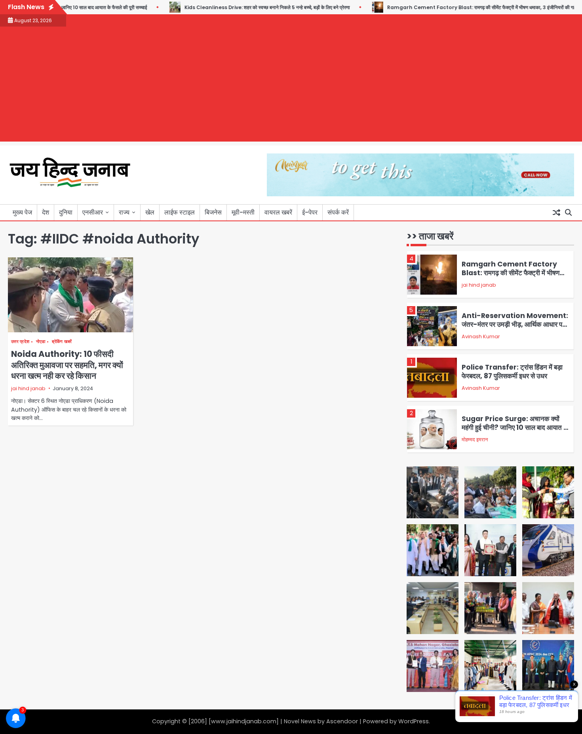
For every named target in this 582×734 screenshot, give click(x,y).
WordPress (413, 721)
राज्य (124, 212)
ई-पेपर (310, 212)
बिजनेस (213, 212)
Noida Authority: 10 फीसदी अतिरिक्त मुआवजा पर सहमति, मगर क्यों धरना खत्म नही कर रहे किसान (67, 364)
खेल (149, 212)
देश (45, 212)
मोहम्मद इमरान (475, 439)
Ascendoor (342, 721)
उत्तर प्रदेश (20, 341)
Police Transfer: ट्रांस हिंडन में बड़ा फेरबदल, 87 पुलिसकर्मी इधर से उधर (512, 371)
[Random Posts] (556, 212)
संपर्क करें (338, 212)
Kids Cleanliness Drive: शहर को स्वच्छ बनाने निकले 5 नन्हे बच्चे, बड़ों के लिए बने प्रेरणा (250, 7)
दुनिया (65, 212)
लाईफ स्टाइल (179, 212)
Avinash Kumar (481, 336)
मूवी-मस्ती (243, 212)
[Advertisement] (291, 86)
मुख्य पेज (22, 212)
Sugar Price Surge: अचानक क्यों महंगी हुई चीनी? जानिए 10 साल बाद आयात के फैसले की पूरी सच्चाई (515, 427)
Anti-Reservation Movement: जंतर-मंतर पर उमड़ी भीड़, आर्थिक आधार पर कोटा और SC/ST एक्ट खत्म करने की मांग (515, 324)
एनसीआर (92, 212)
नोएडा (40, 341)
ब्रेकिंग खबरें (62, 341)
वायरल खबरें (278, 212)
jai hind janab (28, 388)
